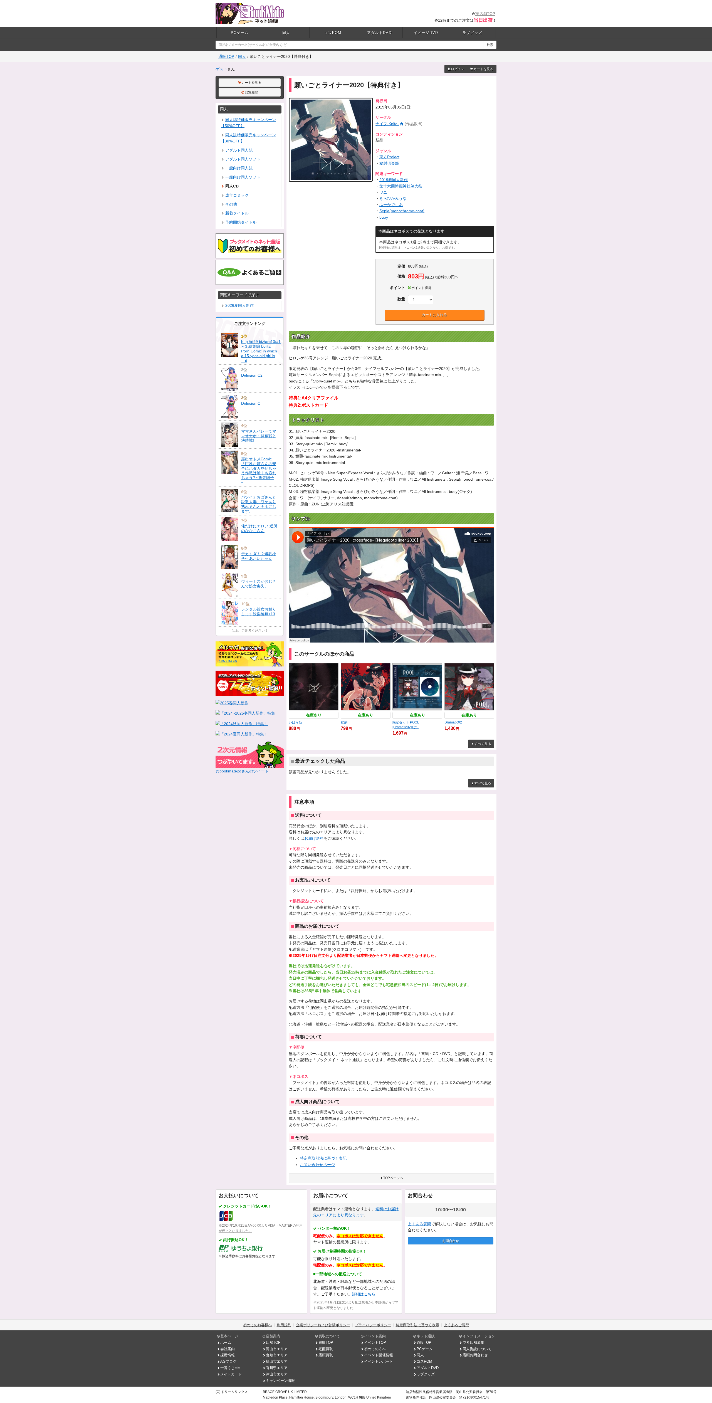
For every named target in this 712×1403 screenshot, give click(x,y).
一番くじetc (230, 1368)
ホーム (225, 1342)
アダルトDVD (379, 33)
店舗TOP (273, 1342)
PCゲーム (240, 33)
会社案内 (227, 1349)
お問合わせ (450, 1241)
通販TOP (226, 56)
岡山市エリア (277, 1349)
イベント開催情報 (378, 1355)
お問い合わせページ (317, 1164)
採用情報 (227, 1355)
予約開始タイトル (240, 222)
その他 (231, 204)
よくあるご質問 (456, 1325)
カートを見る (483, 69)
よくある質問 (419, 1224)
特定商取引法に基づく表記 (323, 1158)
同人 (286, 33)
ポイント (397, 287)
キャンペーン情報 (280, 1381)
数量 (401, 299)
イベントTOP (375, 1342)
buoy (383, 217)
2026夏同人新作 (239, 305)
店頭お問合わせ (475, 1355)
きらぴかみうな (393, 198)
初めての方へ (375, 1349)
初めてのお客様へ (257, 1325)
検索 (490, 45)
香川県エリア (277, 1368)
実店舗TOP (485, 13)
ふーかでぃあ (391, 204)
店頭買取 (325, 1355)
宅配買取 (325, 1349)
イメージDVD (426, 33)
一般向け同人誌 (239, 168)
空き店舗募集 (473, 1342)
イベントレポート (378, 1361)
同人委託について (477, 1349)
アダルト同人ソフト (242, 159)
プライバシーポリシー (373, 1325)
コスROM (333, 33)
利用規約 (284, 1325)
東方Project (389, 157)
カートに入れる (434, 315)
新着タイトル (237, 213)
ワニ (383, 192)
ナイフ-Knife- (387, 124)
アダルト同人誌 (239, 150)
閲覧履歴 (251, 92)
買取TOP (325, 1342)
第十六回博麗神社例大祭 (400, 186)
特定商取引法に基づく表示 (417, 1325)
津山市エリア (277, 1374)
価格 (401, 276)
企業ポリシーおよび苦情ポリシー (323, 1325)
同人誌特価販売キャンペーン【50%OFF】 (248, 122)
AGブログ (228, 1361)
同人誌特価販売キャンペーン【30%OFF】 (248, 138)
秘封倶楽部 (389, 163)
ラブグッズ (473, 33)
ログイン (457, 69)
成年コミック (237, 195)
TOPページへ (393, 1178)
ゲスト (221, 69)
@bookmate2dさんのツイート (242, 771)
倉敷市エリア (277, 1355)
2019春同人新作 (393, 179)
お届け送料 (314, 838)
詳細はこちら (363, 1294)
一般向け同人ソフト (242, 177)
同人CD (232, 186)
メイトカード (231, 1374)
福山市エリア (277, 1361)
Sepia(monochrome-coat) (401, 211)
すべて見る (482, 744)
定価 (401, 266)
